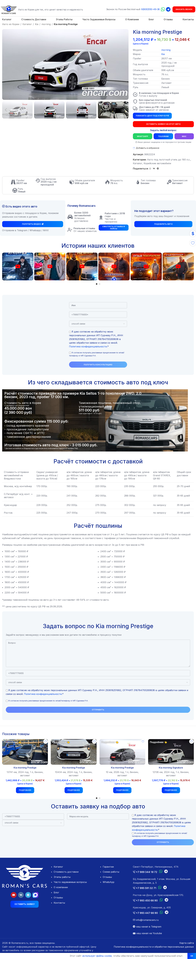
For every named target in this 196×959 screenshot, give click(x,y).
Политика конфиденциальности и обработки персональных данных (154, 946)
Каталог (27, 24)
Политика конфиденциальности (88, 346)
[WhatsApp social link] (150, 169)
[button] (5, 110)
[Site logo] (9, 9)
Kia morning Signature (171, 767)
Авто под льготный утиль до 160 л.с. (168, 159)
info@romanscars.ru (147, 919)
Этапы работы (62, 877)
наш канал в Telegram (148, 926)
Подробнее (25, 790)
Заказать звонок (184, 9)
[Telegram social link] (158, 169)
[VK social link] (154, 169)
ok (191, 956)
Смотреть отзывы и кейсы (113, 227)
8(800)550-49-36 (150, 9)
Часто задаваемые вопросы (70, 882)
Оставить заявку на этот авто (163, 124)
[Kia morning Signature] (171, 752)
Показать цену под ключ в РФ (152, 115)
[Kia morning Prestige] (25, 752)
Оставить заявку (25, 904)
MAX (184, 136)
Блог (56, 892)
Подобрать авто (163, 224)
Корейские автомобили (157, 163)
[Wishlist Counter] (193, 243)
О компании (61, 887)
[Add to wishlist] (45, 741)
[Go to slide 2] (99, 284)
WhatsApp (142, 136)
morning (46, 24)
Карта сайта (186, 942)
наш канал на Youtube (149, 933)
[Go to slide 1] (96, 284)
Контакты (59, 902)
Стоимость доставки (66, 871)
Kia (36, 24)
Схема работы (111, 871)
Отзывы (58, 897)
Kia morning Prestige (25, 767)
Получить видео (31, 224)
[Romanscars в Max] (35, 895)
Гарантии (108, 866)
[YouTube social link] (14, 895)
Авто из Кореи (10, 24)
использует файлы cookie (97, 955)
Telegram (163, 136)
